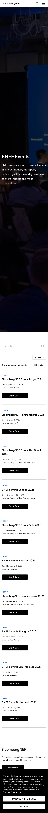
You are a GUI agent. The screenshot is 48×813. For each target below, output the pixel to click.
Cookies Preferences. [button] (12, 792)
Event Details (14, 395)
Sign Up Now (12, 767)
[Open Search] (37, 3)
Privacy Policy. (28, 784)
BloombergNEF (11, 3)
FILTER (38, 357)
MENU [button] (43, 3)
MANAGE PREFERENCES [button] (24, 799)
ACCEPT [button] (24, 806)
